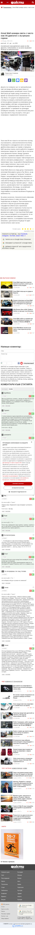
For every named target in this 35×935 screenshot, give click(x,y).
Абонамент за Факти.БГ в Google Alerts (18, 243)
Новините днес (5, 872)
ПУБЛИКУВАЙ (29, 363)
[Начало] (17, 2)
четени (8, 768)
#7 (11, 427)
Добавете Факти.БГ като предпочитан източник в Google (25, 913)
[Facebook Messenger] (17, 80)
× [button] (31, 442)
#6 (8, 594)
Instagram (5, 236)
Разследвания (5, 878)
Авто (19, 881)
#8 (9, 508)
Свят (2, 875)
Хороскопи (20, 887)
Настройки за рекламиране (10, 476)
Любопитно (4, 890)
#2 (8, 502)
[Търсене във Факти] (33, 2)
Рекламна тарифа (5, 913)
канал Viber (20, 236)
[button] (17, 492)
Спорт (3, 887)
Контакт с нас (4, 916)
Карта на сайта (5, 909)
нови (25, 768)
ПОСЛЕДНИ (5, 389)
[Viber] (26, 80)
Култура (20, 890)
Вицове (3, 899)
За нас (3, 906)
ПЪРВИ (11, 389)
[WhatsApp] (13, 80)
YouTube (12, 236)
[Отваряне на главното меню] (1, 2)
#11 (12, 508)
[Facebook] (9, 80)
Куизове (20, 899)
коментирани (17, 768)
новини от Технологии (13, 681)
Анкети (19, 896)
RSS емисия (6, 904)
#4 (9, 427)
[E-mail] (21, 80)
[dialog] (17, 467)
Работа (3, 911)
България (20, 872)
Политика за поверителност (18, 480)
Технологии (7, 7)
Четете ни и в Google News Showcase (18, 239)
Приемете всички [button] (18, 483)
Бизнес (19, 878)
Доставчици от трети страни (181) (12, 463)
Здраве (20, 893)
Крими (19, 884)
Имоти (3, 881)
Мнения (20, 875)
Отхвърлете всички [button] (18, 488)
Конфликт (4, 893)
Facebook (24, 234)
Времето (3, 896)
